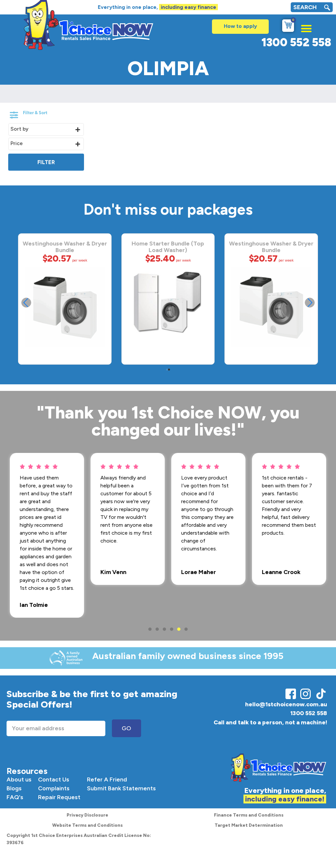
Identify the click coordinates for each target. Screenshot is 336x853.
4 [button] (171, 629)
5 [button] (178, 629)
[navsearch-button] (327, 8)
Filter (46, 162)
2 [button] (157, 629)
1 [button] (150, 629)
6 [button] (186, 629)
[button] (303, 26)
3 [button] (164, 629)
